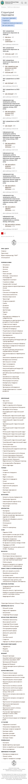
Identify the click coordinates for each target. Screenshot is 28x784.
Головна (3, 7)
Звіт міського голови (9, 362)
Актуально (6, 265)
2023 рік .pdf (9, 72)
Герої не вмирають (9, 364)
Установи (6, 651)
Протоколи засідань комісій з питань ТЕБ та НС (12, 690)
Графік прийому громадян (11, 745)
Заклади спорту (8, 738)
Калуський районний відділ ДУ (13, 368)
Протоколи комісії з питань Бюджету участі (12, 708)
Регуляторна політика (10, 503)
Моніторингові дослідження (12, 556)
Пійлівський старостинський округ (14, 434)
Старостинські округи (10, 324)
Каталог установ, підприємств (12, 497)
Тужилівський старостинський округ (15, 442)
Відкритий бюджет (9, 664)
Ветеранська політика (10, 359)
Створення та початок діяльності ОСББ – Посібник (13, 548)
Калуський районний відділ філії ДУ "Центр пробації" (14, 340)
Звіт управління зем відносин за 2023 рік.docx (11, 68)
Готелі (5, 481)
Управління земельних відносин (12, 23)
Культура (6, 307)
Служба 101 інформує (10, 328)
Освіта (5, 303)
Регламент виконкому (10, 619)
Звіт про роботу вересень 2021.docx (10, 187)
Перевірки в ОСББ (9, 545)
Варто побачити (8, 477)
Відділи (5, 649)
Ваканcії (5, 271)
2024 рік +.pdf (9, 54)
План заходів (7, 273)
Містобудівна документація (12, 513)
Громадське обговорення (11, 387)
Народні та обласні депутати (12, 641)
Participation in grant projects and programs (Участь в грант (13, 321)
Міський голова (8, 608)
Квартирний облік (9, 596)
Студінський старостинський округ (14, 440)
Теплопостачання (8, 366)
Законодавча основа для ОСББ (13, 534)
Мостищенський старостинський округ (14, 428)
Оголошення (5, 257)
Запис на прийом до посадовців (13, 747)
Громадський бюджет (10, 662)
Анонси (5, 269)
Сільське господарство (10, 292)
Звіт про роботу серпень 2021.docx (10, 208)
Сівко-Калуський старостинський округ (14, 437)
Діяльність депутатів (9, 633)
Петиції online (7, 756)
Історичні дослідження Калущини (14, 407)
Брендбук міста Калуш (10, 409)
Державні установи (9, 735)
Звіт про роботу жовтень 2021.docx (10, 166)
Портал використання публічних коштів (13, 667)
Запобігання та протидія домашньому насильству (11, 377)
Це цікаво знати (8, 575)
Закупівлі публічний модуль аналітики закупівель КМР (12, 658)
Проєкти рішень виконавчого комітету (12, 682)
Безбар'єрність (8, 385)
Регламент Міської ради (11, 626)
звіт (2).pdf (8, 126)
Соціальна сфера (8, 282)
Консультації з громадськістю (12, 333)
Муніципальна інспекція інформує (14, 343)
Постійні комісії (8, 637)
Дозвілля (6, 305)
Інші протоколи (8, 716)
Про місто (6, 401)
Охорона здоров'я (9, 301)
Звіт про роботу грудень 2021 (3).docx (10, 113)
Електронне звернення (10, 754)
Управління (5, 20)
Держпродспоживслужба (11, 326)
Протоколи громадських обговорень (11, 704)
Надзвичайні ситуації (10, 284)
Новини (3, 251)
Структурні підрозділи (9, 18)
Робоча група (7, 562)
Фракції (5, 635)
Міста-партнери (8, 465)
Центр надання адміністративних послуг (14, 287)
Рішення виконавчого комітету (13, 675)
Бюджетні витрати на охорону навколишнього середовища (13, 565)
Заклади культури (8, 733)
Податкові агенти (8, 483)
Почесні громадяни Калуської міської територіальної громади (13, 456)
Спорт (5, 314)
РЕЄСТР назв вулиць (9, 527)
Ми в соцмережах (9, 749)
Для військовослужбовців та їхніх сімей (14, 373)
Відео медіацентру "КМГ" (9, 255)
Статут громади (8, 444)
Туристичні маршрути (10, 479)
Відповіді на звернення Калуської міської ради (14, 346)
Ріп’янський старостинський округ (14, 432)
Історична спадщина (10, 472)
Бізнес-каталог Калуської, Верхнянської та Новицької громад (14, 460)
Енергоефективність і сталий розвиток (12, 390)
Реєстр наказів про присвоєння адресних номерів (13, 516)
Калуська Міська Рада (12, 2)
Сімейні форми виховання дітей (13, 577)
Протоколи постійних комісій (12, 685)
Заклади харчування (9, 490)
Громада (5, 267)
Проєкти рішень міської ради (12, 679)
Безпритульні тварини (10, 383)
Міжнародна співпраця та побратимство (11, 317)
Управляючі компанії (9, 279)
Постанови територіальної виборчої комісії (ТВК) (11, 712)
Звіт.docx (8, 37)
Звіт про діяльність (7, 25)
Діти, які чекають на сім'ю (11, 571)
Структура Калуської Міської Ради (12, 603)
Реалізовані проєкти (9, 499)
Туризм (5, 312)
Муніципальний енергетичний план (14, 449)
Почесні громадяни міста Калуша (14, 453)
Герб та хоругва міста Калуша (12, 405)
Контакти (6, 488)
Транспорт (6, 299)
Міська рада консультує (10, 380)
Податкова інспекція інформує (13, 331)
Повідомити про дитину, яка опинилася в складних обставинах (14, 580)
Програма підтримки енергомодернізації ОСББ (11, 539)
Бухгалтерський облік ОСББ (12, 536)
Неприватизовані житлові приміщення (11, 587)
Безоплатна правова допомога (13, 357)
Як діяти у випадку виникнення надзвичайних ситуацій (13, 350)
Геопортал (6, 511)
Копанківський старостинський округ (13, 420)
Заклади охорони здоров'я (12, 729)
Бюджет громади (8, 656)
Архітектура (7, 310)
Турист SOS (6, 492)
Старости (6, 639)
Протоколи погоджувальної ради (14, 702)
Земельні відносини (9, 297)
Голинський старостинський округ (14, 418)
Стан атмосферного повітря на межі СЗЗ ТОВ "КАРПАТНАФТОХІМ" (15, 559)
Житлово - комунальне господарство (10, 276)
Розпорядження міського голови (14, 677)
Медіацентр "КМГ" (9, 370)
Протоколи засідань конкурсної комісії (13, 698)
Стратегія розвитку (9, 337)
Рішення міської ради (10, 673)
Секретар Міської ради (10, 615)
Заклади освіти (8, 731)
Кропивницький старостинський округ (13, 424)
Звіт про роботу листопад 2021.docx (10, 145)
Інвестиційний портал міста (12, 501)
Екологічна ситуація (9, 554)
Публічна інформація (13, 7)
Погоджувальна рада (10, 628)
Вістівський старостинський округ (14, 415)
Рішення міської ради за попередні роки (14, 718)
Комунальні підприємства (11, 727)
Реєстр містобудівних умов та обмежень (12, 520)
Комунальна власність (10, 294)
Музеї (5, 474)
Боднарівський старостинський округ (13, 412)
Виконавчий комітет (9, 622)
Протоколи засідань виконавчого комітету (14, 694)
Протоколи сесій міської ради (13, 688)
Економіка (6, 290)
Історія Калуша (8, 403)
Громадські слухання (10, 446)
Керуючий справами (9, 610)
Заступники (6, 612)
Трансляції (4, 253)
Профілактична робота (10, 573)
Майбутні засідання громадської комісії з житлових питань (14, 593)
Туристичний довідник (10, 485)
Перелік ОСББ (7, 532)
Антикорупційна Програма (12, 463)
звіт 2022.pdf (9, 94)
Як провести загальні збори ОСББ (14, 543)
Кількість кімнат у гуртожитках (13, 590)
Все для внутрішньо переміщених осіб (14, 354)
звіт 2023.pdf (9, 83)
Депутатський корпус (10, 630)
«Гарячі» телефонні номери (12, 758)
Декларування (7, 335)
